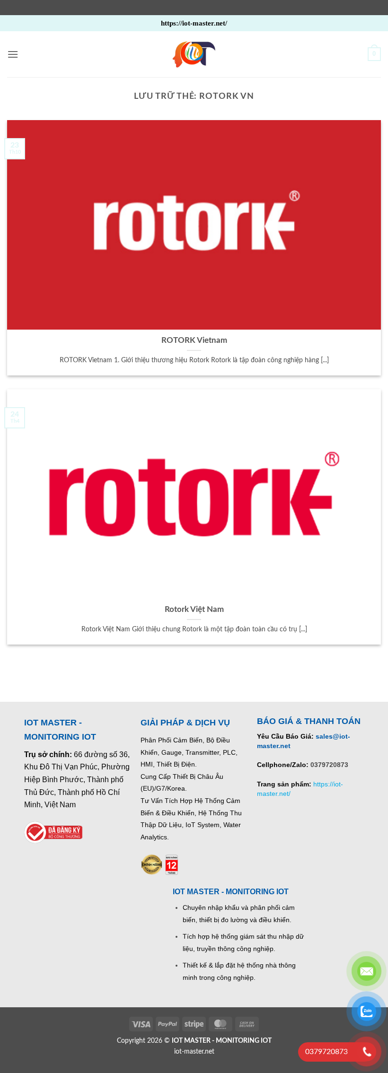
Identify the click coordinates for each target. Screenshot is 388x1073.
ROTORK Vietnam (194, 340)
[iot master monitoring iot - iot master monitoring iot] (194, 54)
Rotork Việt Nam (194, 609)
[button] (12, 54)
